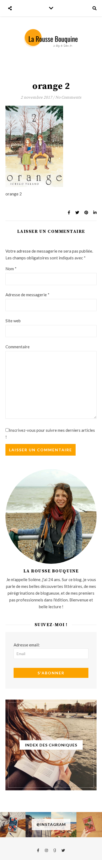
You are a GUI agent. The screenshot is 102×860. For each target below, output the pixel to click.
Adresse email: (27, 644)
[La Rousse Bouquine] (51, 38)
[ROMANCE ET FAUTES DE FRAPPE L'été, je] (13, 825)
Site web (13, 320)
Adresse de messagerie (27, 294)
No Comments (68, 97)
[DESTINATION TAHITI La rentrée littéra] (89, 825)
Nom (11, 268)
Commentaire (17, 346)
